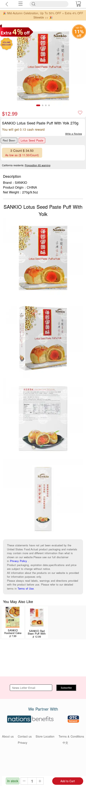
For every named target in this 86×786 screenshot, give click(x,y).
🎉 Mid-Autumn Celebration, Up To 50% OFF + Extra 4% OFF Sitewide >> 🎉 (43, 15)
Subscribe (66, 687)
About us (8, 736)
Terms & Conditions (71, 736)
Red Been (9, 140)
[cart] (78, 4)
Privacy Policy (18, 561)
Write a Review (73, 133)
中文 (65, 742)
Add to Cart (67, 781)
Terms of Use (26, 588)
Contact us (25, 736)
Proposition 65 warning (37, 165)
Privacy (22, 742)
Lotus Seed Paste (32, 140)
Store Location (45, 736)
